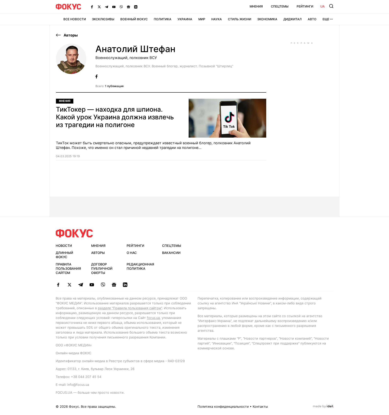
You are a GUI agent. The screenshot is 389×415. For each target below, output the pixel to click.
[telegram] (80, 285)
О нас (132, 253)
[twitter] (69, 285)
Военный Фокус (134, 19)
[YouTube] (114, 6)
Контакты (260, 406)
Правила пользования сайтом (68, 268)
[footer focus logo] (74, 233)
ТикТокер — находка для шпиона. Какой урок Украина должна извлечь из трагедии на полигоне (115, 117)
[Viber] (121, 6)
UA (322, 6)
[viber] (102, 285)
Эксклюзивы (103, 19)
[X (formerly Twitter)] (99, 6)
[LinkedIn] (135, 6)
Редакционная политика (140, 266)
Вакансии (171, 253)
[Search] (331, 6)
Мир (201, 19)
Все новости (74, 19)
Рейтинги (305, 6)
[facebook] (58, 285)
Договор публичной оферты (101, 268)
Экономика (267, 19)
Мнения (256, 6)
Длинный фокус (64, 255)
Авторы (70, 35)
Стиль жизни (239, 19)
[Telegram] (106, 6)
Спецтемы (280, 6)
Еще (326, 19)
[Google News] (128, 6)
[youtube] (91, 285)
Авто (312, 19)
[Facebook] (92, 6)
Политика (162, 19)
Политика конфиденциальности (223, 406)
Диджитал (292, 19)
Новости (64, 246)
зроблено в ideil (323, 406)
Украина (184, 19)
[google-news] (114, 285)
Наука (216, 19)
